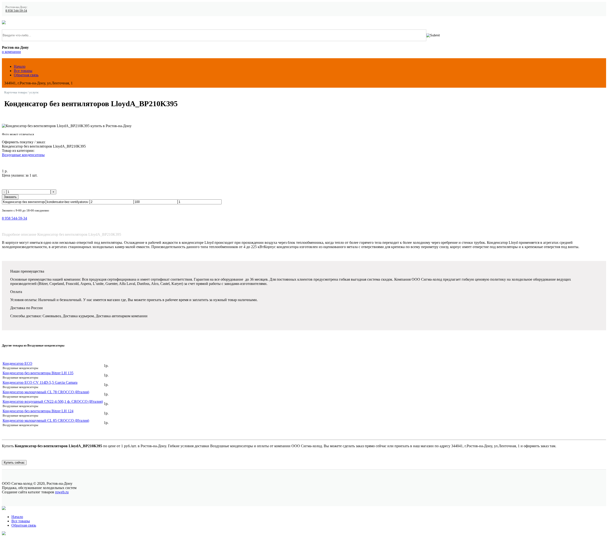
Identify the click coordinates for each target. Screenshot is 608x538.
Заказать (10, 197)
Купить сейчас (14, 462)
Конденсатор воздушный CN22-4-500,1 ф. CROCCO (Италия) (53, 401)
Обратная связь (26, 75)
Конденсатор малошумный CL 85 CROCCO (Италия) (46, 420)
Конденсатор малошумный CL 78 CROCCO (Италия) (46, 392)
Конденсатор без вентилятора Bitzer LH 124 (38, 411)
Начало (19, 66)
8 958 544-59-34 (16, 10)
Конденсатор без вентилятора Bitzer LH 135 (38, 373)
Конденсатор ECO (17, 363)
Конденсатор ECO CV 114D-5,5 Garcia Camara (40, 382)
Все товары (23, 71)
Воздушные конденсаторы (23, 155)
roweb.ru (62, 492)
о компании (11, 52)
